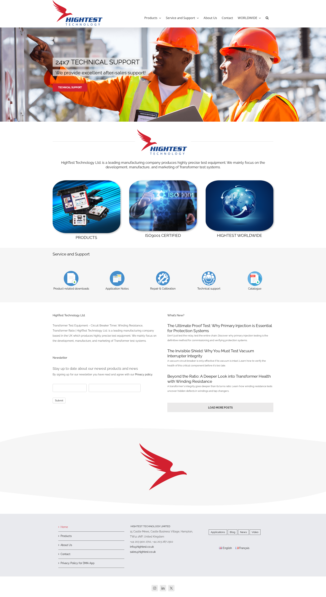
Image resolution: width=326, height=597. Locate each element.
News (243, 532)
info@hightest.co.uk (142, 546)
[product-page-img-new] (86, 181)
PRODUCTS (86, 237)
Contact (65, 554)
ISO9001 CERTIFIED (163, 235)
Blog (232, 532)
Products (66, 536)
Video (255, 532)
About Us (66, 545)
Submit (59, 400)
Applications (218, 532)
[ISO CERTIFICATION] (163, 181)
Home (64, 526)
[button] (267, 18)
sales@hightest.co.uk (143, 551)
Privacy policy (143, 374)
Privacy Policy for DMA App (78, 563)
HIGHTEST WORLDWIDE (239, 235)
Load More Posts (220, 407)
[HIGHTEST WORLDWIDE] (239, 181)
